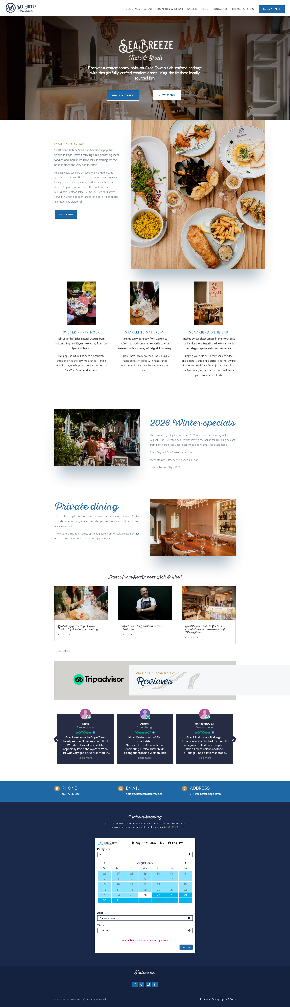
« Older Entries (62, 651)
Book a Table (123, 95)
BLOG (205, 9)
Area (100, 913)
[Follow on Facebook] (135, 984)
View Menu (167, 95)
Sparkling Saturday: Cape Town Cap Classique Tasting (78, 628)
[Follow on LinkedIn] (155, 984)
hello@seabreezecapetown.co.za (144, 793)
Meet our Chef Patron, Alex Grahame (142, 628)
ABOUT (148, 9)
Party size (104, 849)
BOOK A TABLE (271, 9)
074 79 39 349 (71, 793)
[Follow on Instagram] (148, 984)
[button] (232, 739)
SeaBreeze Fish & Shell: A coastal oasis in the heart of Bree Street (205, 629)
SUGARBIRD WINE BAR (170, 9)
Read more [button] (85, 758)
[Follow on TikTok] (141, 984)
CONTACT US (220, 9)
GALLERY (192, 9)
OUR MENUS (133, 9)
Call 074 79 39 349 (243, 9)
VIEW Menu (65, 214)
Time (100, 925)
